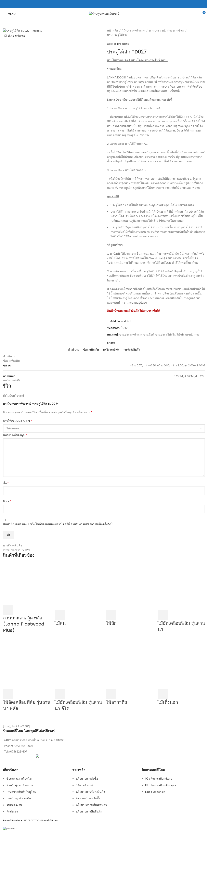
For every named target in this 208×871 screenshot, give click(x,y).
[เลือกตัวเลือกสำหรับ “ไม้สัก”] (111, 615)
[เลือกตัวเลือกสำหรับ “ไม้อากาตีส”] (111, 694)
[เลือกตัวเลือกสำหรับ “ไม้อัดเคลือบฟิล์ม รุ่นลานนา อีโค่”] (60, 694)
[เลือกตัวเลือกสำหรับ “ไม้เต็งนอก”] (163, 694)
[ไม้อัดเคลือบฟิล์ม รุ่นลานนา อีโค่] (78, 665)
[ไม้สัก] (130, 586)
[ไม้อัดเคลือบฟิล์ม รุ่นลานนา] (181, 586)
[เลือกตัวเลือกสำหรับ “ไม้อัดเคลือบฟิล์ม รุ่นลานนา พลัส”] (8, 694)
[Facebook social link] (103, 4)
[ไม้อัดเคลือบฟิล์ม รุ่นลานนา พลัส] (27, 665)
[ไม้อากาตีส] (130, 665)
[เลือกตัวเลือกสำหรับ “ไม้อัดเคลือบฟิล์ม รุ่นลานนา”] (163, 615)
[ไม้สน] (78, 586)
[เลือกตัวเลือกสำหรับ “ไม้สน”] (60, 615)
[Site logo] (104, 13)
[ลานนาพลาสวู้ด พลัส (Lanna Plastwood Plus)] (27, 583)
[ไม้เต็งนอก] (181, 665)
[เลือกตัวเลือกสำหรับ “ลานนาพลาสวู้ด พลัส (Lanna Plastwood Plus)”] (8, 610)
